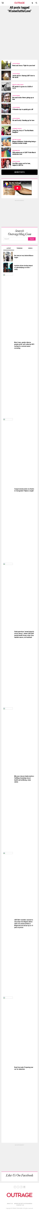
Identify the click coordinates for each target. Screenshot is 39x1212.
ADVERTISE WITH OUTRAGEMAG (23, 1203)
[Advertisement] (19, 36)
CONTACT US (20, 1205)
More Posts (19, 172)
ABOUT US (10, 1203)
